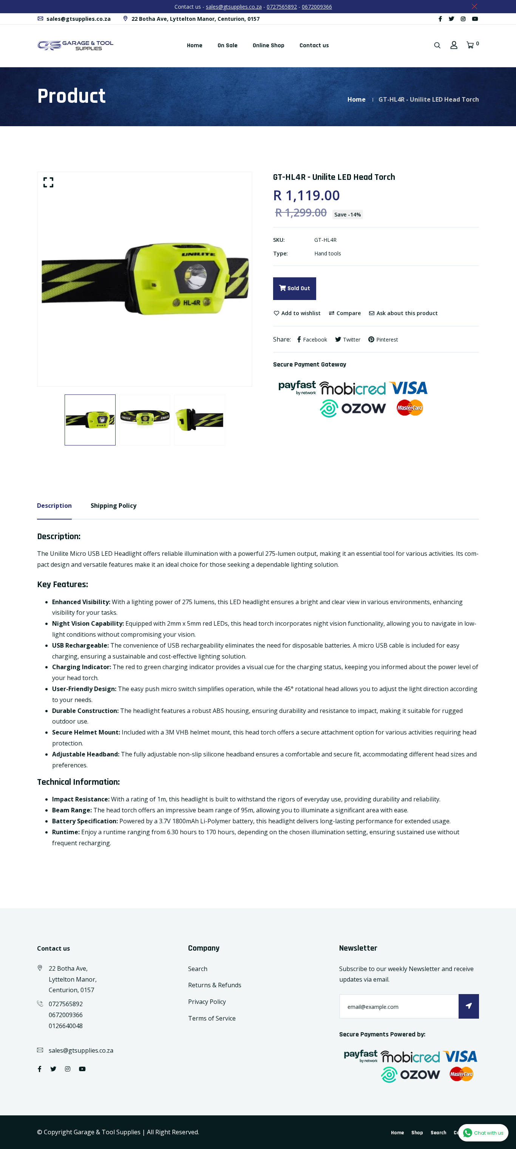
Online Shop (268, 45)
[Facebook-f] (440, 18)
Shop (417, 1132)
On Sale (228, 45)
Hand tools (327, 253)
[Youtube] (475, 18)
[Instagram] (463, 18)
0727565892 (282, 6)
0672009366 (317, 6)
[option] (145, 279)
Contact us (314, 45)
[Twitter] (451, 18)
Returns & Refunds (214, 985)
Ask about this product (406, 313)
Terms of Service (212, 1018)
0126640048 (66, 1026)
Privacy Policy (207, 1001)
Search (197, 969)
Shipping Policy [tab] (113, 505)
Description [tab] (54, 505)
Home (194, 45)
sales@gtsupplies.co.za (234, 6)
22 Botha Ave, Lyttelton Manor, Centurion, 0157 (195, 18)
